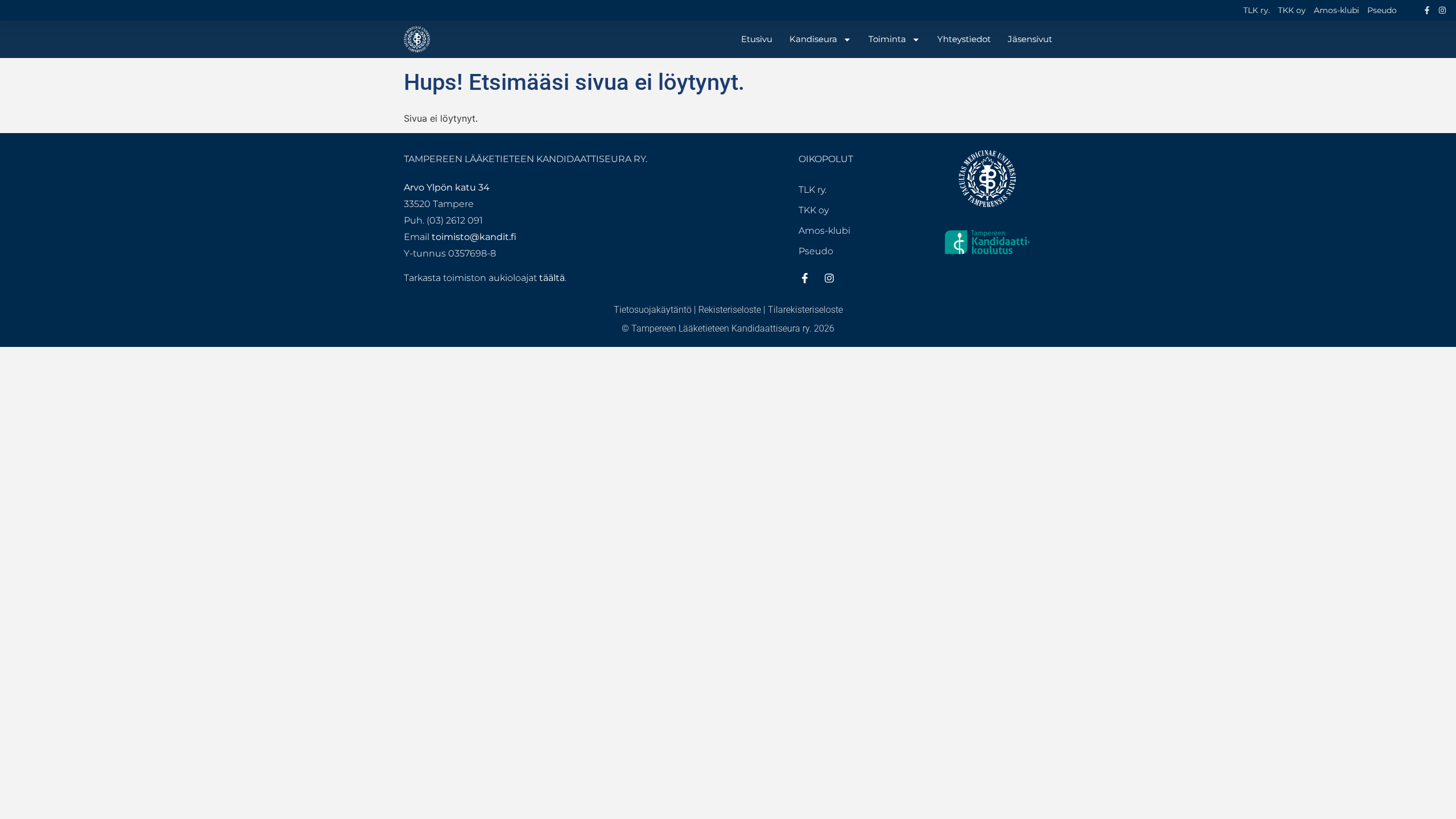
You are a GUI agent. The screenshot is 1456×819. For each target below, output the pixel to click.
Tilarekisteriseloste (805, 309)
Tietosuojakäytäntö (653, 309)
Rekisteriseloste (729, 309)
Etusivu (756, 39)
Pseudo (1382, 10)
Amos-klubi (1336, 10)
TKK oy (1292, 10)
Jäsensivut (1030, 39)
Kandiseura (813, 39)
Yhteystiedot (964, 39)
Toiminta (887, 39)
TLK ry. (1256, 10)
